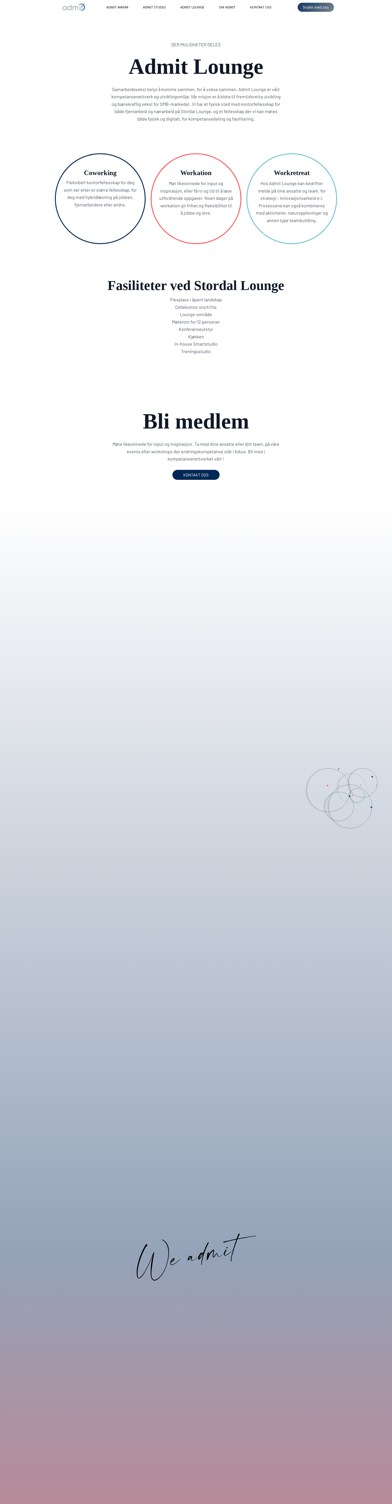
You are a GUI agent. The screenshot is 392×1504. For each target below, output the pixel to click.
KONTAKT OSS (196, 474)
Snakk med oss (316, 7)
